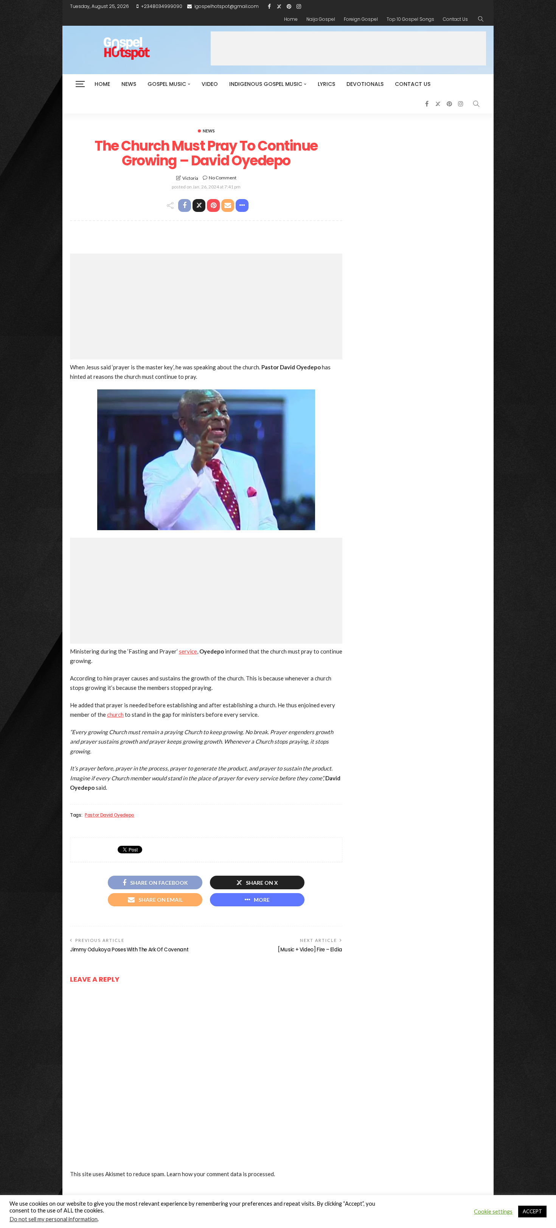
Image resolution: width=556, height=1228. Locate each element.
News (128, 84)
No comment (222, 178)
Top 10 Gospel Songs (410, 19)
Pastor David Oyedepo (109, 815)
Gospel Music (167, 84)
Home (291, 19)
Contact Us (455, 19)
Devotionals (365, 84)
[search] (480, 19)
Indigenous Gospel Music (265, 84)
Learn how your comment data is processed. (220, 1173)
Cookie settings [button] (493, 1211)
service (188, 651)
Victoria (190, 178)
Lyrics (326, 84)
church (115, 714)
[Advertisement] (348, 48)
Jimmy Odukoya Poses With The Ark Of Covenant (129, 949)
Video (210, 84)
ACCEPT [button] (532, 1211)
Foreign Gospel (361, 19)
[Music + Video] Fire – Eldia (310, 949)
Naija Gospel (320, 19)
